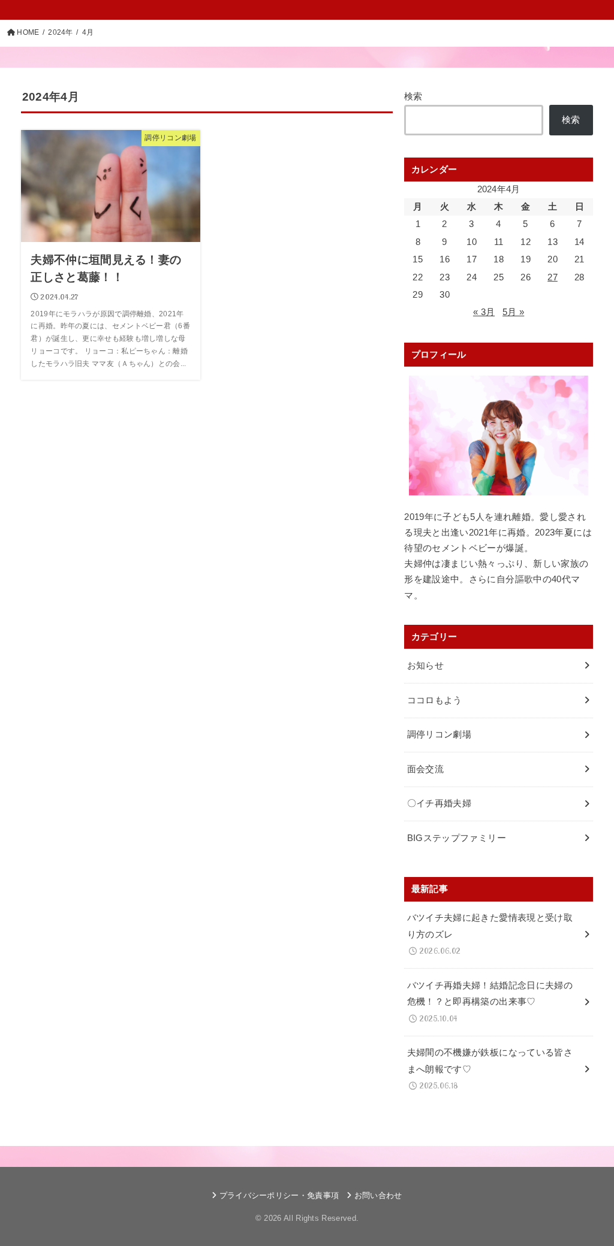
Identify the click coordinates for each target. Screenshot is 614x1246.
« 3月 (484, 312)
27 (552, 277)
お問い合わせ (378, 1195)
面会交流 (425, 769)
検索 (413, 96)
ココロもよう (434, 700)
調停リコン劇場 (439, 734)
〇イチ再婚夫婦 (439, 803)
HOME (28, 32)
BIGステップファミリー (456, 838)
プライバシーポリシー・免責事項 (279, 1195)
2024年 (60, 32)
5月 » (513, 312)
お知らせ (425, 665)
